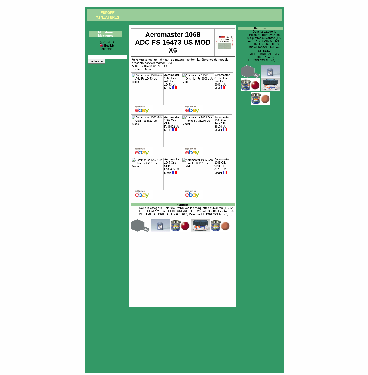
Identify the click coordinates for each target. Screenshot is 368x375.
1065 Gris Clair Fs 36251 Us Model (222, 166)
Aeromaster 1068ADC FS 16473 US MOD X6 (152, 64)
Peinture (183, 204)
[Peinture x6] (180, 230)
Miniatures (106, 32)
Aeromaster (140, 59)
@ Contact (107, 42)
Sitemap (106, 48)
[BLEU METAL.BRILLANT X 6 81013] (200, 230)
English (108, 45)
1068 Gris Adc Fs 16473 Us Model (171, 81)
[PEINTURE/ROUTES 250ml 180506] (160, 230)
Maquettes (106, 35)
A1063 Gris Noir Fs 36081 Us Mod (222, 81)
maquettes (182, 59)
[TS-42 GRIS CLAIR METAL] (140, 230)
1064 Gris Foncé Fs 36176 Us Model (222, 123)
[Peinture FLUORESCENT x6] (220, 230)
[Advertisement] (182, 268)
